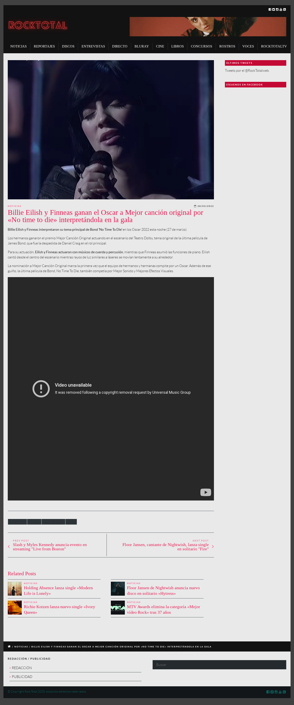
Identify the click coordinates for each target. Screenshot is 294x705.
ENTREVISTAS (93, 46)
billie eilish (17, 522)
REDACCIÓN (22, 668)
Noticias (14, 206)
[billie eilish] (111, 129)
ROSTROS (227, 46)
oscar (71, 522)
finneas (34, 522)
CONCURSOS (201, 46)
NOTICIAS (18, 46)
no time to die (53, 522)
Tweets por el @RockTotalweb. (247, 70)
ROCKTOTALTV (274, 46)
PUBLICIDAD (22, 677)
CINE (160, 46)
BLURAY (142, 46)
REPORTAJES (44, 46)
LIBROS (177, 46)
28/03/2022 (206, 206)
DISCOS (68, 46)
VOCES (248, 46)
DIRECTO (119, 46)
